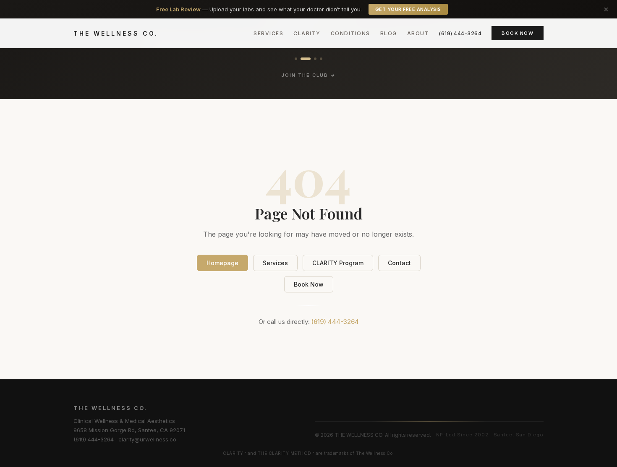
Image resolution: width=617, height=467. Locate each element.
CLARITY (307, 33)
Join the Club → (308, 75)
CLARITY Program (337, 262)
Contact (399, 262)
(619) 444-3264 (460, 33)
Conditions (350, 33)
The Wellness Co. (115, 33)
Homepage (222, 262)
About (418, 33)
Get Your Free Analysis (408, 9)
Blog (388, 33)
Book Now (517, 33)
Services (268, 33)
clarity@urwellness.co (147, 439)
